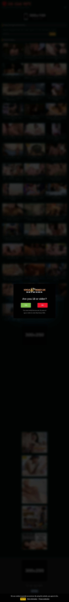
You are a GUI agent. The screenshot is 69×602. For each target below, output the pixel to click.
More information (32, 599)
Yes (25, 305)
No (42, 305)
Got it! (23, 599)
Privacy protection (44, 599)
